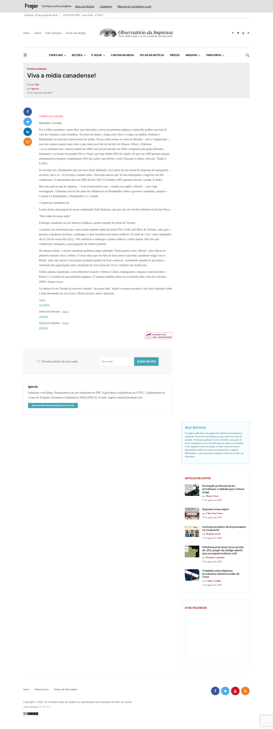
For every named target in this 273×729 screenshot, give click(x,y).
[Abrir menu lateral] (25, 55)
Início (26, 33)
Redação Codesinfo (215, 557)
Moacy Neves (212, 496)
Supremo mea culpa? (215, 509)
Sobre (37, 33)
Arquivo (191, 55)
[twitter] (238, 33)
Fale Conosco (54, 33)
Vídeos (175, 55)
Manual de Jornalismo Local (134, 6)
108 (37, 84)
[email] (27, 142)
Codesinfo (106, 6)
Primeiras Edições (37, 68)
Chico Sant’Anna (214, 513)
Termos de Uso (41, 689)
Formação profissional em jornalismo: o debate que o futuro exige (223, 489)
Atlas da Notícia (84, 6)
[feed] (248, 33)
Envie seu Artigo (76, 33)
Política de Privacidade (65, 689)
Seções (77, 55)
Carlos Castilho (213, 581)
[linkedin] (27, 132)
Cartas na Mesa (122, 55)
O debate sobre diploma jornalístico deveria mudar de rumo (220, 573)
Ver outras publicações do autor (53, 405)
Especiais (56, 55)
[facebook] (233, 33)
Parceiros (213, 55)
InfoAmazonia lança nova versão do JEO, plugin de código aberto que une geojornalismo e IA (223, 550)
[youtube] (243, 33)
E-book (96, 55)
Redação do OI (213, 534)
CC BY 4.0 (44, 706)
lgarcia (35, 88)
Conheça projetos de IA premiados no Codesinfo (224, 528)
